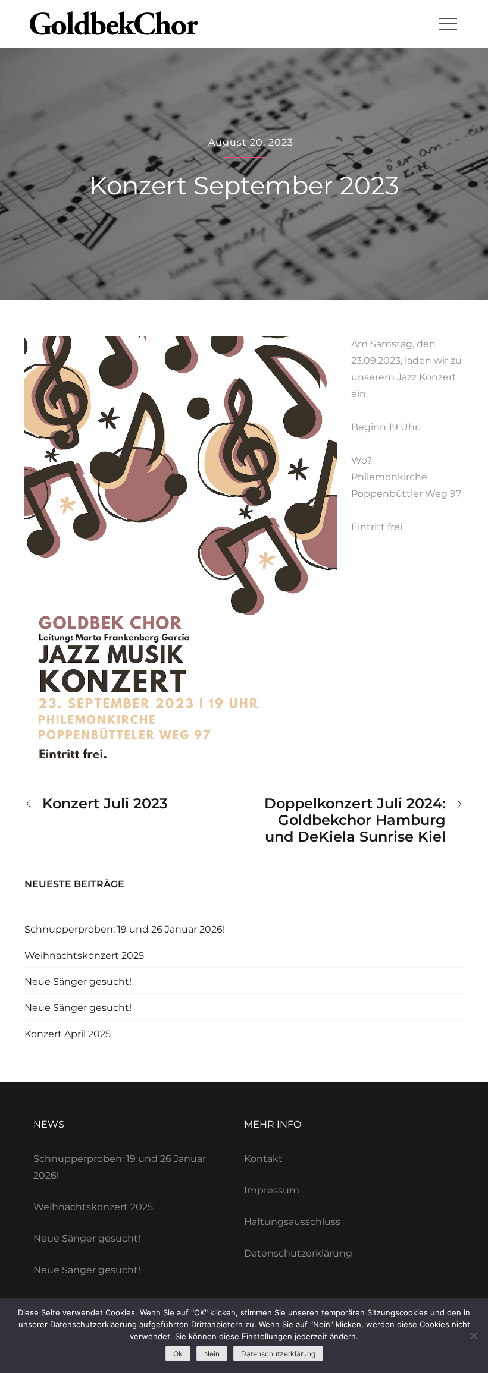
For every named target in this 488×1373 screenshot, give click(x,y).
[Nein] (473, 1335)
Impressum (271, 1190)
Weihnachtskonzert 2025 (84, 955)
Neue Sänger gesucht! (78, 981)
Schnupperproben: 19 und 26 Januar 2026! (124, 929)
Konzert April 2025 (67, 1034)
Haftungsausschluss (292, 1221)
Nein (212, 1353)
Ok (178, 1353)
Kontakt (263, 1158)
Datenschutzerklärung (298, 1253)
